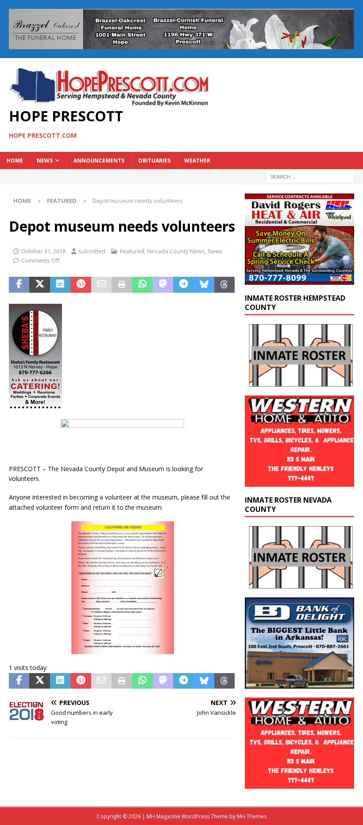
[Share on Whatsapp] (142, 285)
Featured (132, 251)
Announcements (98, 160)
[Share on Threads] (224, 285)
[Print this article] (122, 285)
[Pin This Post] (80, 285)
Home (15, 160)
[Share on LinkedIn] (60, 285)
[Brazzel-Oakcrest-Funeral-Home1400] (181, 44)
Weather (197, 160)
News (45, 160)
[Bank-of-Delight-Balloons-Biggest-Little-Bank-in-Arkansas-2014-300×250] (299, 683)
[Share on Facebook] (19, 285)
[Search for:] (310, 176)
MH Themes (251, 816)
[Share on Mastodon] (163, 285)
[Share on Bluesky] (204, 285)
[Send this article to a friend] (101, 285)
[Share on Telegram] (183, 285)
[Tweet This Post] (39, 285)
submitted (91, 251)
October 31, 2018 (43, 251)
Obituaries (154, 160)
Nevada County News (176, 251)
